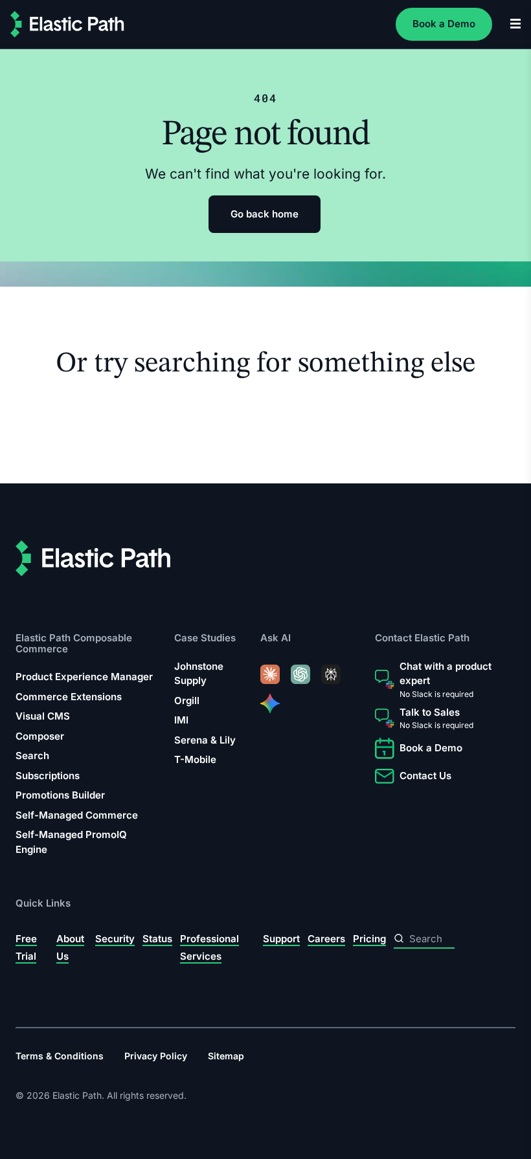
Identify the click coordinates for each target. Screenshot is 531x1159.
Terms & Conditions (60, 1055)
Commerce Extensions (69, 696)
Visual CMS (43, 717)
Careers (326, 939)
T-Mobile (195, 760)
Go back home (265, 214)
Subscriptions (48, 775)
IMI (181, 720)
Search (32, 756)
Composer (40, 736)
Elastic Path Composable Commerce (74, 643)
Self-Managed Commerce (77, 815)
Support (281, 939)
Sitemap (226, 1055)
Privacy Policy (155, 1055)
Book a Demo (443, 23)
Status (157, 939)
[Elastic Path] (67, 24)
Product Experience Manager (84, 677)
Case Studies (205, 638)
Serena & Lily (205, 740)
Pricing (369, 939)
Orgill (186, 700)
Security (115, 939)
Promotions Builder (60, 795)
